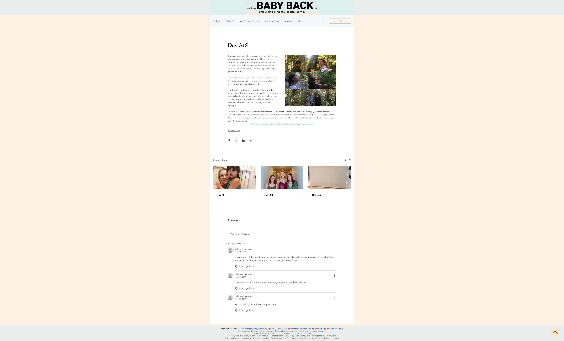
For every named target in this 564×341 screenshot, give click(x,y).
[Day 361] (234, 177)
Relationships (234, 130)
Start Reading (336, 329)
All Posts (217, 21)
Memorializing (272, 21)
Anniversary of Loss (249, 21)
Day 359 (316, 195)
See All (348, 160)
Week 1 (230, 21)
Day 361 (221, 195)
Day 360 (268, 195)
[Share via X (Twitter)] (236, 140)
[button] (321, 21)
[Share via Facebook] (229, 140)
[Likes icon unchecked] (237, 266)
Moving (288, 21)
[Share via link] (250, 140)
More (300, 21)
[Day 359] (329, 177)
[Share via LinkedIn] (243, 140)
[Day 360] (282, 177)
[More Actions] (334, 250)
